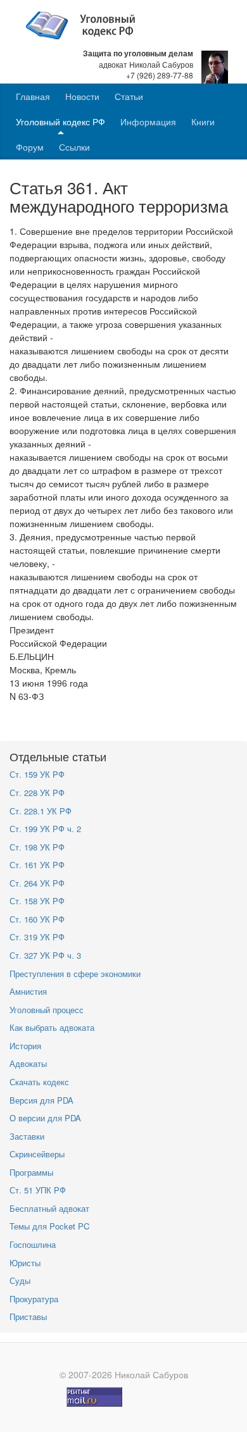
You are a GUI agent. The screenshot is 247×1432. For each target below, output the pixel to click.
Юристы (25, 1263)
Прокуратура (34, 1299)
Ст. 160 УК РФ (37, 919)
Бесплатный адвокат (49, 1208)
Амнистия (28, 991)
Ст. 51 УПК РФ (38, 1190)
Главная (33, 96)
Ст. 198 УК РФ (37, 847)
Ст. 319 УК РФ (37, 937)
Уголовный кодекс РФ (60, 121)
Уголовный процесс (47, 1010)
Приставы (28, 1317)
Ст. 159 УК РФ (37, 774)
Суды (20, 1280)
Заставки (27, 1136)
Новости (82, 96)
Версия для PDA (41, 1100)
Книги (203, 121)
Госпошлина (33, 1244)
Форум (30, 146)
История (25, 1046)
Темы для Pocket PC (49, 1226)
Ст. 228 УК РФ (37, 793)
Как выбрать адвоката (52, 1027)
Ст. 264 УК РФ (37, 883)
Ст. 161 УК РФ (37, 865)
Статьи (129, 96)
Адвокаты (28, 1063)
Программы (31, 1172)
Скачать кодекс (39, 1082)
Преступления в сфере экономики (75, 974)
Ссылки (74, 146)
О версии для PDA (45, 1118)
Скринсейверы (37, 1154)
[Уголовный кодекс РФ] (87, 24)
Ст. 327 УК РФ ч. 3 (45, 955)
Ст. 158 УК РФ (37, 901)
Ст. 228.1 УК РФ (41, 811)
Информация (148, 121)
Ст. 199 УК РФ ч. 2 (45, 829)
